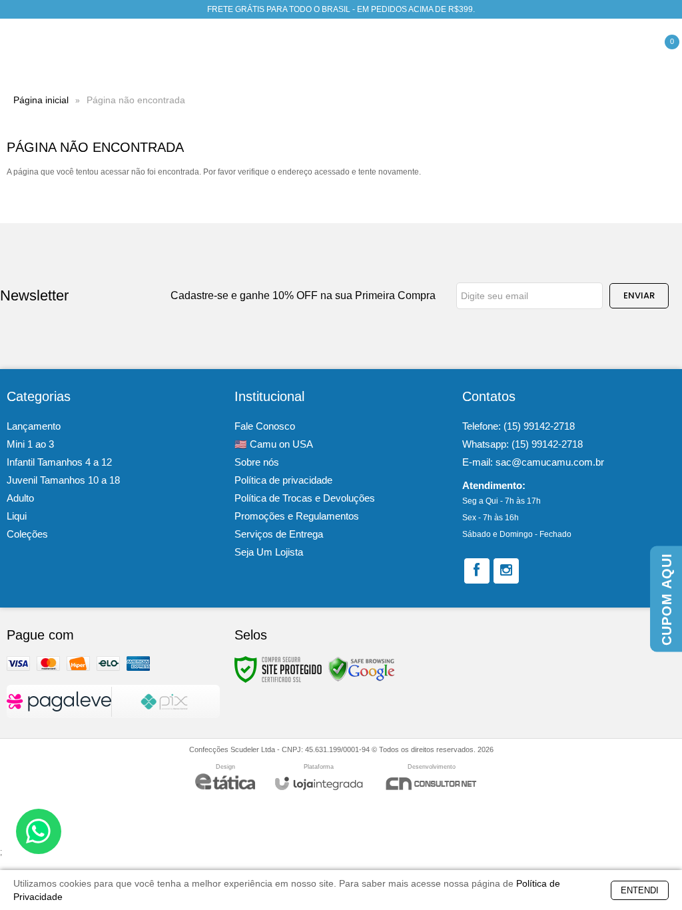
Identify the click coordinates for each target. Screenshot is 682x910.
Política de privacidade (283, 480)
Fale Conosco (264, 426)
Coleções (27, 534)
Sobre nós (256, 462)
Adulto (20, 498)
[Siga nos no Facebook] (477, 571)
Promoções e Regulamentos (296, 516)
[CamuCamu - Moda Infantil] (57, 50)
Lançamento (34, 426)
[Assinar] (639, 295)
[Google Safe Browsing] (361, 669)
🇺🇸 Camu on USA (273, 444)
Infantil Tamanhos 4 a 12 (59, 462)
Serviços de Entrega (278, 534)
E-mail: (533, 462)
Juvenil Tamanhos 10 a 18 (63, 480)
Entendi (640, 890)
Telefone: (518, 426)
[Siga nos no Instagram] (506, 571)
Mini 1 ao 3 (30, 444)
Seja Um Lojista (268, 552)
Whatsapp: (522, 444)
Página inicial (41, 100)
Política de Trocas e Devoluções (304, 498)
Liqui (17, 516)
